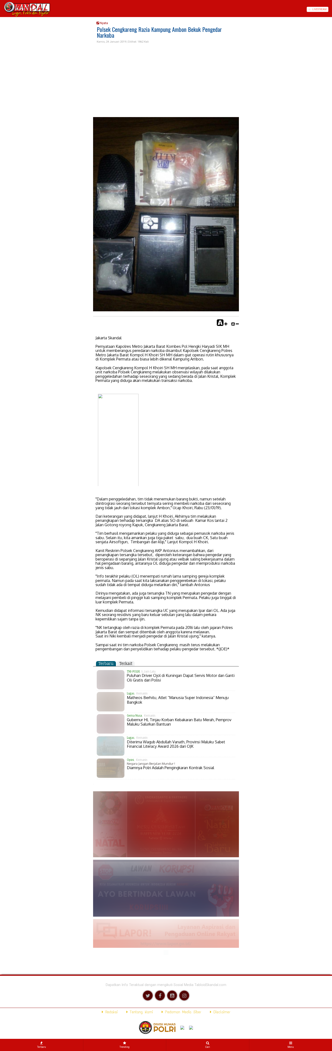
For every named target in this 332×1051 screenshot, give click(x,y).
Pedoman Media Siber (182, 1012)
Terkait (125, 663)
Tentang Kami (140, 1012)
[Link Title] (1, 9)
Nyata (103, 23)
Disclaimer (220, 1012)
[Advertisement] (166, 80)
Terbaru (106, 663)
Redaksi (110, 1012)
